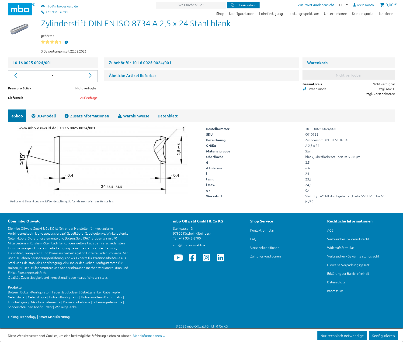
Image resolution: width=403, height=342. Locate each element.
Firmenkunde (317, 88)
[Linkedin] (220, 257)
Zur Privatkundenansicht (316, 5)
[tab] (43, 115)
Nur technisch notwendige (342, 335)
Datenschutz (336, 282)
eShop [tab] (17, 116)
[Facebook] (192, 257)
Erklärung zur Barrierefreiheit (348, 273)
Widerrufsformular (340, 247)
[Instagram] (206, 257)
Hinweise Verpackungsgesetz (348, 264)
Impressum (335, 290)
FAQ (253, 238)
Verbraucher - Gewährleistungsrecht (353, 256)
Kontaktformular (262, 230)
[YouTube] (178, 257)
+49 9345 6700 (56, 12)
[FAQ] (66, 42)
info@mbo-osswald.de (189, 245)
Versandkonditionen (264, 247)
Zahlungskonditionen (265, 256)
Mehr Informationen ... (149, 335)
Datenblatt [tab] (168, 116)
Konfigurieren (383, 335)
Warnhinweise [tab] (135, 116)
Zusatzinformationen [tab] (89, 116)
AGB (330, 230)
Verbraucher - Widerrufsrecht (348, 238)
